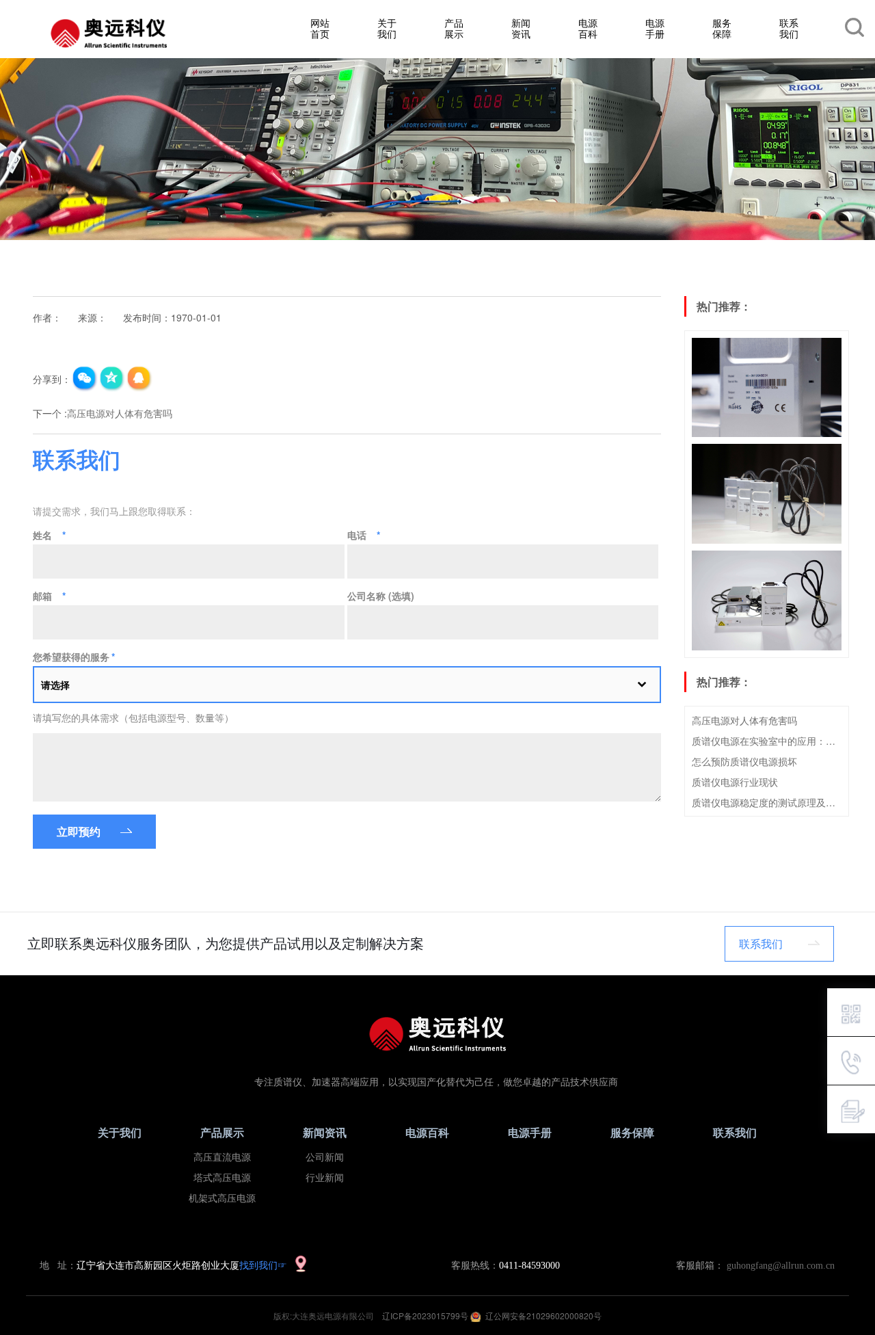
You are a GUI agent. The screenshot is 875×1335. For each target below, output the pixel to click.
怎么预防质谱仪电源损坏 (744, 761)
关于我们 (386, 27)
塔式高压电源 (222, 1178)
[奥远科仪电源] (109, 33)
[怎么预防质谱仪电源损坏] (767, 600)
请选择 (55, 684)
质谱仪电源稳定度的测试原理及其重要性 (767, 802)
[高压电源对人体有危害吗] (767, 388)
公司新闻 (325, 1157)
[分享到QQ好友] (139, 379)
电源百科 (587, 27)
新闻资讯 (520, 27)
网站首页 (319, 27)
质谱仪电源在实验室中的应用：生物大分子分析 (767, 741)
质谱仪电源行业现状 (735, 782)
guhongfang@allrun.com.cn (781, 1265)
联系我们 (788, 27)
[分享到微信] (84, 379)
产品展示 (453, 27)
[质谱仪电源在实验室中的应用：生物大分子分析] (767, 494)
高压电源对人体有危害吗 (744, 720)
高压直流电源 (222, 1157)
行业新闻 (325, 1178)
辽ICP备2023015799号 (426, 1315)
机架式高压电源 (222, 1198)
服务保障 (721, 27)
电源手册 (654, 27)
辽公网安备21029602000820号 (543, 1315)
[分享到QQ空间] (112, 379)
